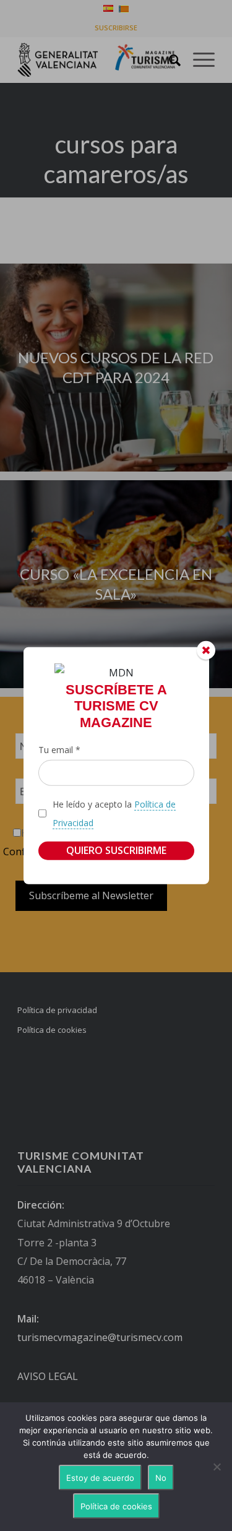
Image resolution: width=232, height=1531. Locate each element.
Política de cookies (116, 1506)
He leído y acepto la (114, 813)
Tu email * (59, 750)
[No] (216, 1466)
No (160, 1478)
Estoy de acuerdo (100, 1478)
